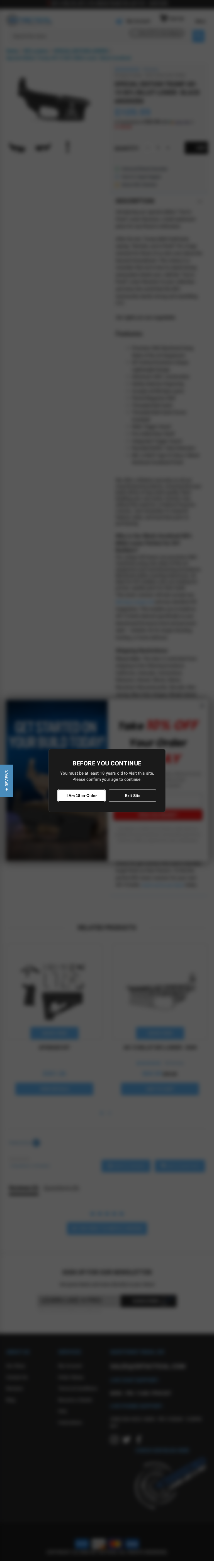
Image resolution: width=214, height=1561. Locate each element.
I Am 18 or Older (82, 795)
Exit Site (132, 795)
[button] (6, 781)
